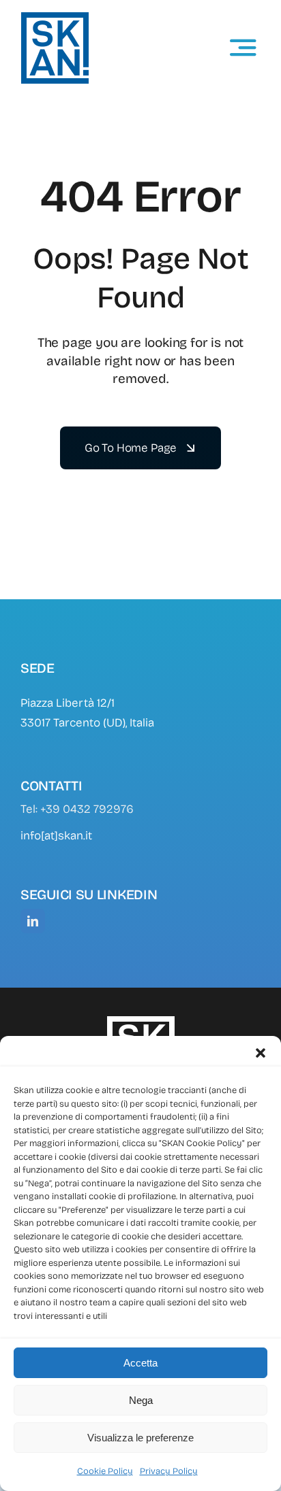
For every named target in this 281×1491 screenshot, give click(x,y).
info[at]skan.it (56, 835)
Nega (141, 1400)
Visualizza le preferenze (140, 1437)
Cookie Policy (105, 1471)
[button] (260, 1053)
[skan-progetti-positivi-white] (140, 1020)
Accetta (140, 1363)
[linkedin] (32, 921)
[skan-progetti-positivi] (54, 17)
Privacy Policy (169, 1471)
